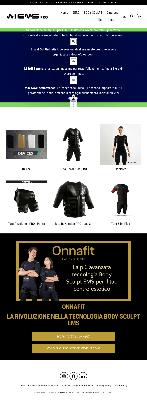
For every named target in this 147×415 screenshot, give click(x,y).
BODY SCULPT (93, 12)
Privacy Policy (104, 385)
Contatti (113, 20)
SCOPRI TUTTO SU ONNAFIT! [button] (73, 336)
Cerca (22, 385)
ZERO (76, 12)
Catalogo (112, 12)
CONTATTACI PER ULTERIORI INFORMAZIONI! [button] (73, 348)
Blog (101, 20)
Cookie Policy (120, 385)
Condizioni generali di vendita (43, 385)
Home (64, 12)
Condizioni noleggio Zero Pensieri (77, 385)
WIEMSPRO (53, 392)
